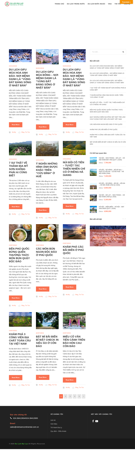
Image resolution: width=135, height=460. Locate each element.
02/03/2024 (40, 68)
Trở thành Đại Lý (56, 427)
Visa (110, 4)
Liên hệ (53, 420)
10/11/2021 (67, 159)
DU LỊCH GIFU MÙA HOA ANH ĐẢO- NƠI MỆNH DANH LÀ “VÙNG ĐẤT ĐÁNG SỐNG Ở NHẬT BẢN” (108, 236)
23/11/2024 (13, 66)
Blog (23, 132)
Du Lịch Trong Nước (76, 4)
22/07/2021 (40, 333)
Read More (16, 124)
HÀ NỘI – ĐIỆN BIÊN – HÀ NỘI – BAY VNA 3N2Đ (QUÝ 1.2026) (111, 207)
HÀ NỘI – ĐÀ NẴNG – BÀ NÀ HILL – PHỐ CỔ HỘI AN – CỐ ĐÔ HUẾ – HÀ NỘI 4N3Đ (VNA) (111, 171)
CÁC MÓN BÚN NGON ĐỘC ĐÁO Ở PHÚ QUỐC (46, 251)
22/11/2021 (13, 159)
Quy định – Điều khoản (58, 431)
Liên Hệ (127, 4)
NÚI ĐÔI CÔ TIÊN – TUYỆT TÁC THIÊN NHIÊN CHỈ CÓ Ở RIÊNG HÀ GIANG (74, 168)
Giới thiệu (54, 424)
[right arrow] (125, 219)
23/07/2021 (13, 245)
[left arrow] (123, 219)
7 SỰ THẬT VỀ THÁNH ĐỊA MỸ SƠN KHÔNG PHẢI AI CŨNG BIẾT (18, 169)
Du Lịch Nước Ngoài (96, 4)
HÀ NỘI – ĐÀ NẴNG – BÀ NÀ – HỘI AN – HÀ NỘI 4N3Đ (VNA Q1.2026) (112, 184)
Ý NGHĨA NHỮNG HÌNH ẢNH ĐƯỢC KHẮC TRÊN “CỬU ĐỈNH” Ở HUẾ (47, 170)
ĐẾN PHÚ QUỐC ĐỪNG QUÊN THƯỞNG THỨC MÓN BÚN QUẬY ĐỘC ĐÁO (19, 255)
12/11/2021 (40, 160)
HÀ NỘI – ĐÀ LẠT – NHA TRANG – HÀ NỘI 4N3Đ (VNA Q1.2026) (112, 196)
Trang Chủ (59, 4)
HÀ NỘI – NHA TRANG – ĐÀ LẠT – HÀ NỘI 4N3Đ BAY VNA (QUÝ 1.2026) (112, 159)
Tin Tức (118, 4)
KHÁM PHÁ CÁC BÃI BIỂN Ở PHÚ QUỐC (73, 250)
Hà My (14, 132)
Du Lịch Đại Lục (21, 444)
